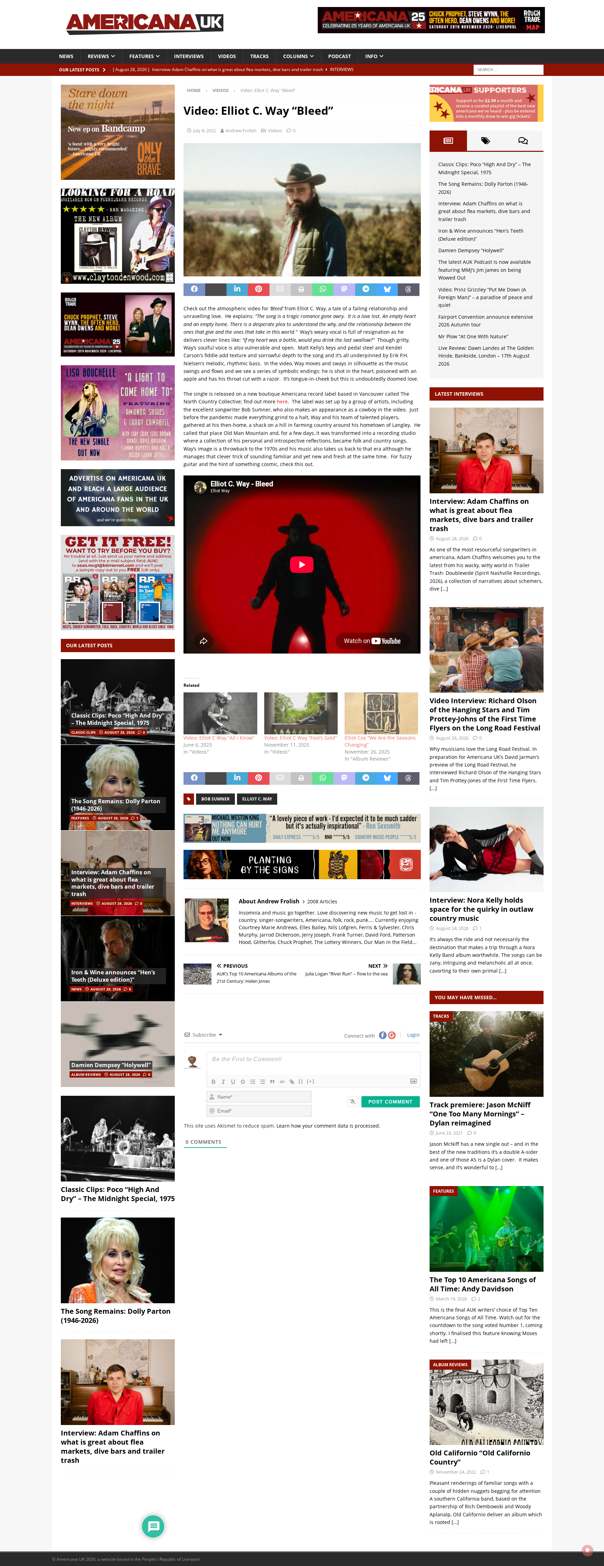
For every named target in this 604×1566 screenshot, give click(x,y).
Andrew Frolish (241, 130)
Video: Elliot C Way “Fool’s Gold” (300, 737)
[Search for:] (509, 69)
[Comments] (523, 140)
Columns (295, 56)
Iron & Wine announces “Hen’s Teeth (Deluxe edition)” (113, 975)
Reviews (98, 56)
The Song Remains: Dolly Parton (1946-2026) (115, 804)
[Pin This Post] (258, 289)
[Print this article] (301, 289)
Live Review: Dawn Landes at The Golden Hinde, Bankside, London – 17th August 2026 (486, 356)
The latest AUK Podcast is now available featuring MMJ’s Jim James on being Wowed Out (484, 270)
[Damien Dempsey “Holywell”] (118, 1044)
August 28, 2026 (120, 732)
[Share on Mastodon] (344, 289)
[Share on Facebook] (194, 289)
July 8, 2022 (204, 130)
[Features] (487, 1229)
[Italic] (223, 1082)
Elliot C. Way (257, 799)
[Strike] (243, 1082)
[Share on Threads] (408, 289)
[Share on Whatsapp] (322, 289)
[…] (444, 588)
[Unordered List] (262, 1082)
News (66, 56)
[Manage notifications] (587, 1550)
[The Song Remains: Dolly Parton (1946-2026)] (118, 787)
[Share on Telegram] (365, 289)
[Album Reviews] (487, 1402)
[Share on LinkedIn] (237, 289)
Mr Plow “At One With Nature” (473, 336)
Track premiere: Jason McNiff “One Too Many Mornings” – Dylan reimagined (480, 1114)
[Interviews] (487, 450)
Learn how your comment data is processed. (328, 1125)
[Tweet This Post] (215, 289)
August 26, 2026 (452, 738)
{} (301, 1081)
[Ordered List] (253, 1082)
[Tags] (485, 140)
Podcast (339, 56)
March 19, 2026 (451, 1299)
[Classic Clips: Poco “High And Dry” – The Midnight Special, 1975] (118, 702)
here (282, 401)
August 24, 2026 (452, 928)
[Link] (292, 1082)
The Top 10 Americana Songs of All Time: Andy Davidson (483, 1284)
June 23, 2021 (449, 1133)
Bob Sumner (215, 799)
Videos (227, 56)
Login (413, 1034)
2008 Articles (322, 901)
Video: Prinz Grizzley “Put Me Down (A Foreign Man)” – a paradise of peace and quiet (485, 297)
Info (371, 56)
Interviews (189, 56)
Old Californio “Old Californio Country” (480, 1457)
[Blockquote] (272, 1082)
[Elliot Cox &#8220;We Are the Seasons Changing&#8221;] (381, 713)
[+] (311, 1081)
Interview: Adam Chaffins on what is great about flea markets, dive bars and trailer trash (112, 883)
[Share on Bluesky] (387, 289)
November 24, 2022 (456, 1472)
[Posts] (448, 140)
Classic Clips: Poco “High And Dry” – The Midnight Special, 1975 (117, 719)
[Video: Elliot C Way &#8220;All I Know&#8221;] (220, 713)
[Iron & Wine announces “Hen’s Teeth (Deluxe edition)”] (118, 958)
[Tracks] (487, 1054)
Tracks (259, 56)
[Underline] (233, 1082)
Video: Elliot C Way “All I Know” (219, 737)
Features (141, 56)
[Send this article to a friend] (280, 289)
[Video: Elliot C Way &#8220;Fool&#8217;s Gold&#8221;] (301, 713)
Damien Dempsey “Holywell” (111, 1065)
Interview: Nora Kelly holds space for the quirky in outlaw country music (481, 909)
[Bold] (213, 1082)
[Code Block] (282, 1082)
